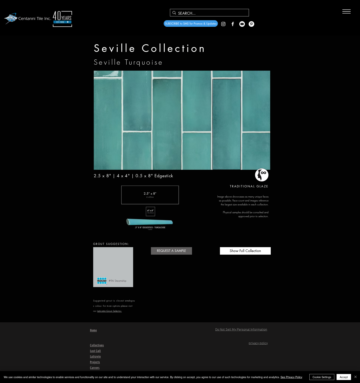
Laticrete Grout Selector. (109, 311)
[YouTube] (242, 24)
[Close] (355, 377)
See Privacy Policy (291, 377)
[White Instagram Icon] (223, 24)
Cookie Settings (322, 377)
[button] (346, 11)
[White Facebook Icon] (233, 24)
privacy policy (258, 343)
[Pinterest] (251, 24)
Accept (344, 377)
